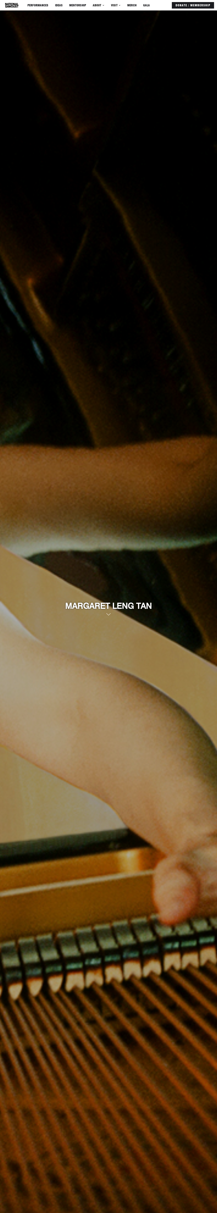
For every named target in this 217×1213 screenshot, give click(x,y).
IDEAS (59, 5)
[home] (12, 5)
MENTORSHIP (77, 5)
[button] (98, 5)
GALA (146, 5)
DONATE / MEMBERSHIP (193, 5)
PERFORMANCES (37, 5)
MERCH (132, 5)
